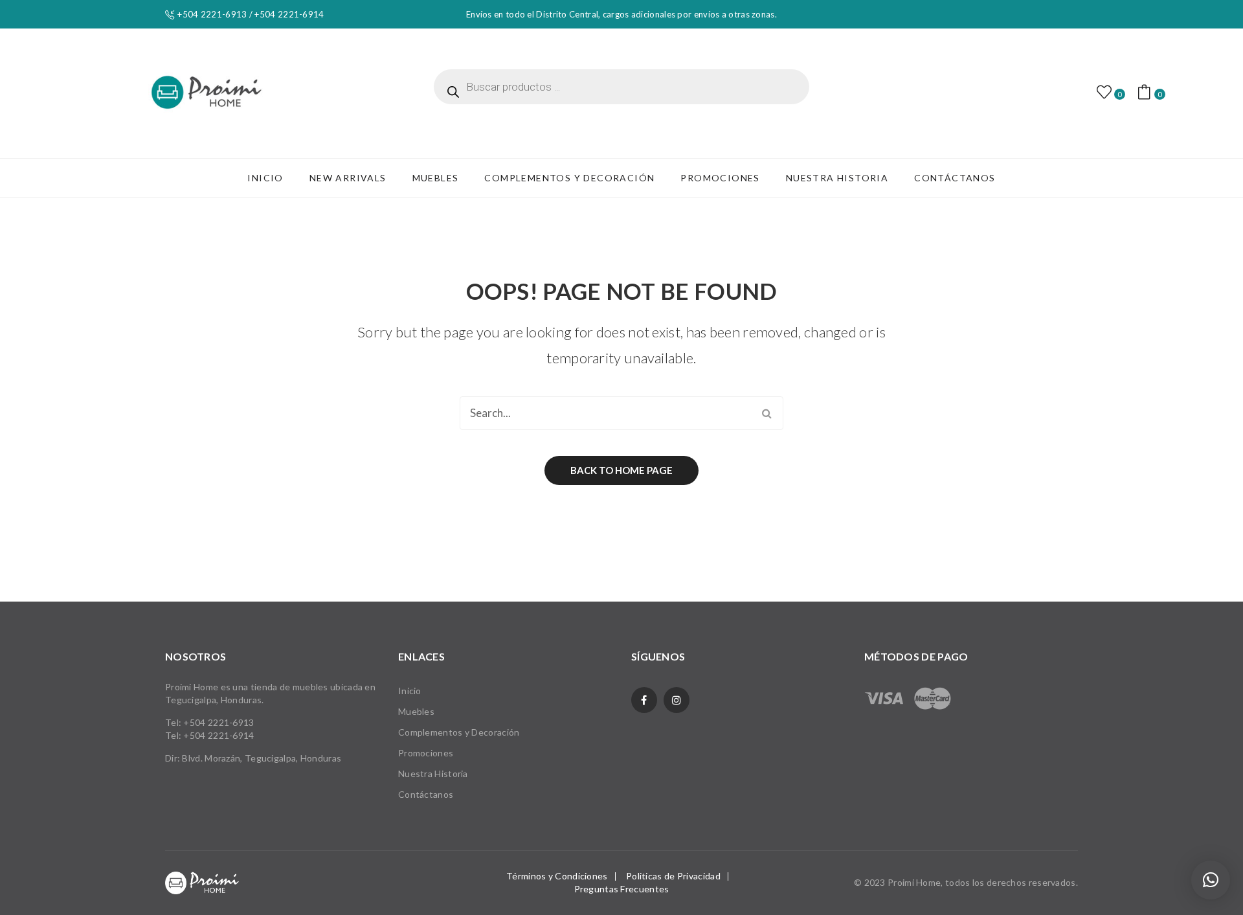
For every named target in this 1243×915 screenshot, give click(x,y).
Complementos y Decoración (459, 732)
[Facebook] (644, 700)
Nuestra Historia (433, 773)
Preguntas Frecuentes (621, 888)
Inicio (409, 690)
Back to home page (621, 470)
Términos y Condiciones (557, 875)
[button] (1210, 880)
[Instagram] (676, 700)
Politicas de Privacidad (673, 875)
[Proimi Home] (206, 92)
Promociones (425, 752)
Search (766, 413)
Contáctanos (425, 794)
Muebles (416, 711)
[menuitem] (265, 178)
